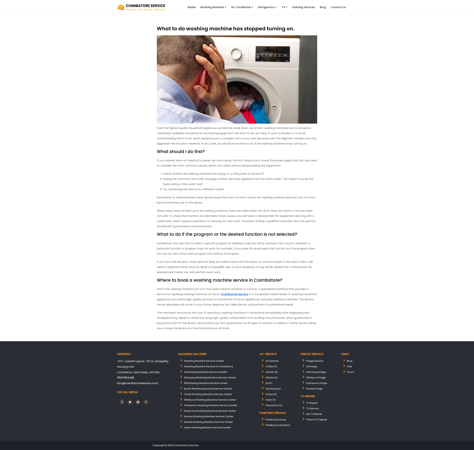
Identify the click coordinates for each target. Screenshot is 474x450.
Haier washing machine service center (207, 427)
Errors (350, 372)
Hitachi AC (272, 377)
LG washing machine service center (205, 372)
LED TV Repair (314, 414)
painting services (276, 419)
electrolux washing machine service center (210, 411)
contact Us (338, 7)
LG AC (269, 383)
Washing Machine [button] (212, 7)
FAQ (349, 366)
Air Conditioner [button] (241, 7)
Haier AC (271, 400)
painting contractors (278, 425)
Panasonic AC (274, 405)
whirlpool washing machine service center (210, 400)
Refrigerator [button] (266, 7)
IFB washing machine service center (206, 383)
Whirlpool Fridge (316, 377)
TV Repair (312, 403)
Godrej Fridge (314, 388)
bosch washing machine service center (208, 388)
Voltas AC (271, 366)
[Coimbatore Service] (142, 7)
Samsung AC (273, 388)
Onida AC (271, 394)
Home (192, 7)
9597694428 (125, 378)
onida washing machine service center (208, 394)
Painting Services (303, 7)
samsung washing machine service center (210, 377)
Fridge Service (314, 361)
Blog (323, 7)
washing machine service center (204, 361)
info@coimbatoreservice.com (137, 383)
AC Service (272, 361)
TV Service (312, 408)
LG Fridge (311, 366)
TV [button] (283, 7)
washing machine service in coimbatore (208, 366)
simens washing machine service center (208, 416)
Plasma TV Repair (316, 419)
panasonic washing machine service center (210, 405)
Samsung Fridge (316, 372)
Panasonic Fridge (316, 383)
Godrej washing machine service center (208, 422)
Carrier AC (272, 372)
